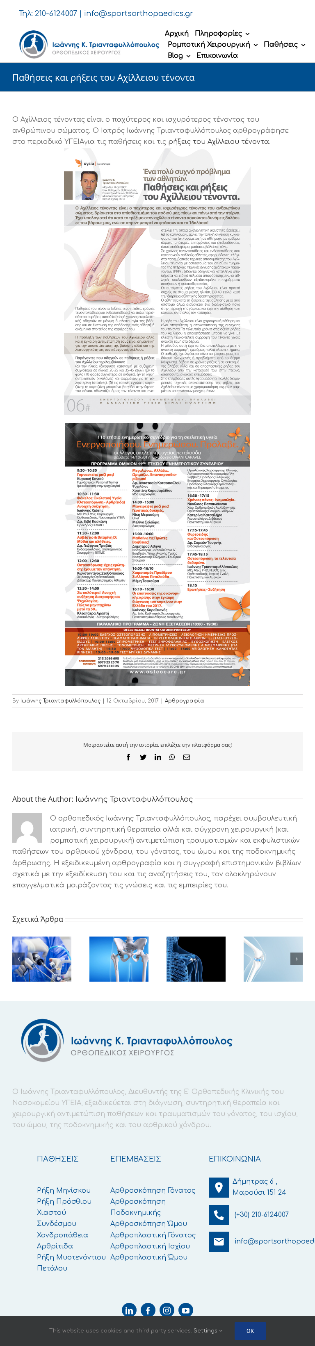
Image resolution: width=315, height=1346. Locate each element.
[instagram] (167, 1310)
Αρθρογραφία (184, 701)
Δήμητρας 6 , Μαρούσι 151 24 (259, 1187)
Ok (250, 1331)
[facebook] (148, 1310)
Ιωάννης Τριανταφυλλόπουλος (60, 701)
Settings (206, 1331)
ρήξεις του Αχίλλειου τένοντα (218, 142)
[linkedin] (129, 1310)
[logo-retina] (88, 30)
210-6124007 (56, 13)
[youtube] (185, 1310)
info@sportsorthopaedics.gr (138, 13)
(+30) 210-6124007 (262, 1215)
